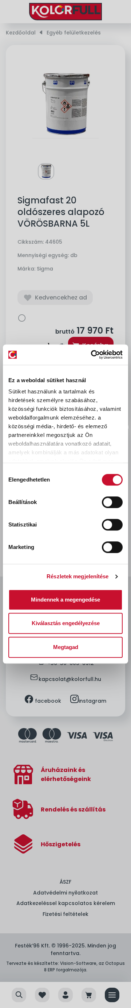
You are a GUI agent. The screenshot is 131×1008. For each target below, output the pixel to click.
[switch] (112, 502)
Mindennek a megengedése (65, 599)
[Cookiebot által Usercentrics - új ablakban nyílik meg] (92, 354)
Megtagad (65, 647)
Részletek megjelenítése (77, 576)
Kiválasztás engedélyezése (66, 623)
